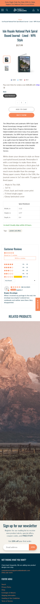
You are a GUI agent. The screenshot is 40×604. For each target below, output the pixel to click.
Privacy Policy (6, 587)
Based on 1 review (10, 255)
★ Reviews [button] (38, 304)
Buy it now (22, 115)
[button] (8, 277)
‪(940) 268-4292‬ (7, 573)
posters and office (15, 231)
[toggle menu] (2, 10)
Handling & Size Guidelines (11, 598)
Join (33, 547)
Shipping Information (8, 595)
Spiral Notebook (10, 96)
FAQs (3, 590)
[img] (16, 287)
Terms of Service (7, 601)
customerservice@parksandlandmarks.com (16, 570)
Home (20, 19)
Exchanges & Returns (9, 593)
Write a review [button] (20, 258)
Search (4, 584)
